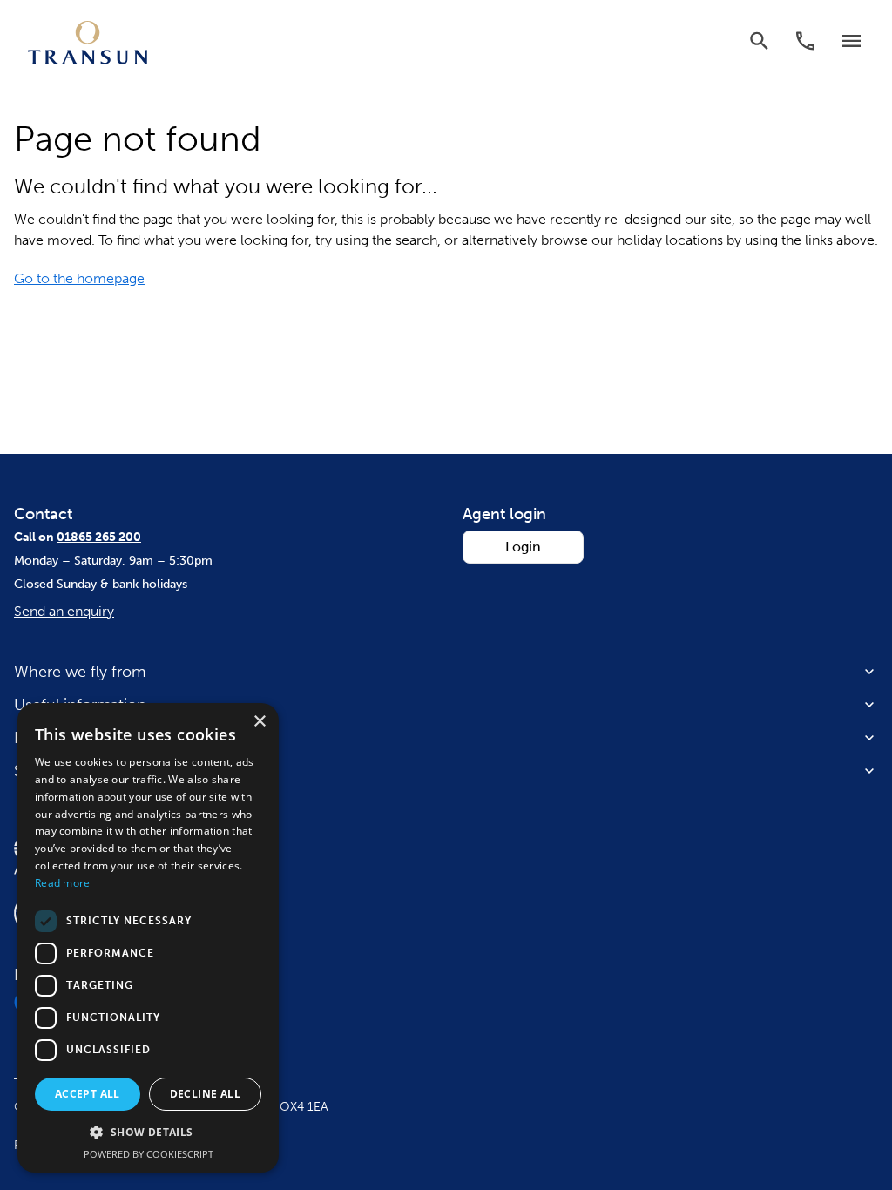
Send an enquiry (64, 611)
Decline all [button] (205, 1093)
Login (523, 546)
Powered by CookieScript (148, 1153)
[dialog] (148, 938)
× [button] (259, 721)
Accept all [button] (87, 1093)
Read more (63, 883)
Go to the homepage (79, 278)
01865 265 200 (99, 537)
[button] (148, 1132)
